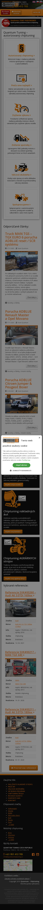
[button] (21, 470)
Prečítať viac (26, 460)
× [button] (39, 438)
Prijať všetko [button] (21, 465)
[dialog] (21, 455)
